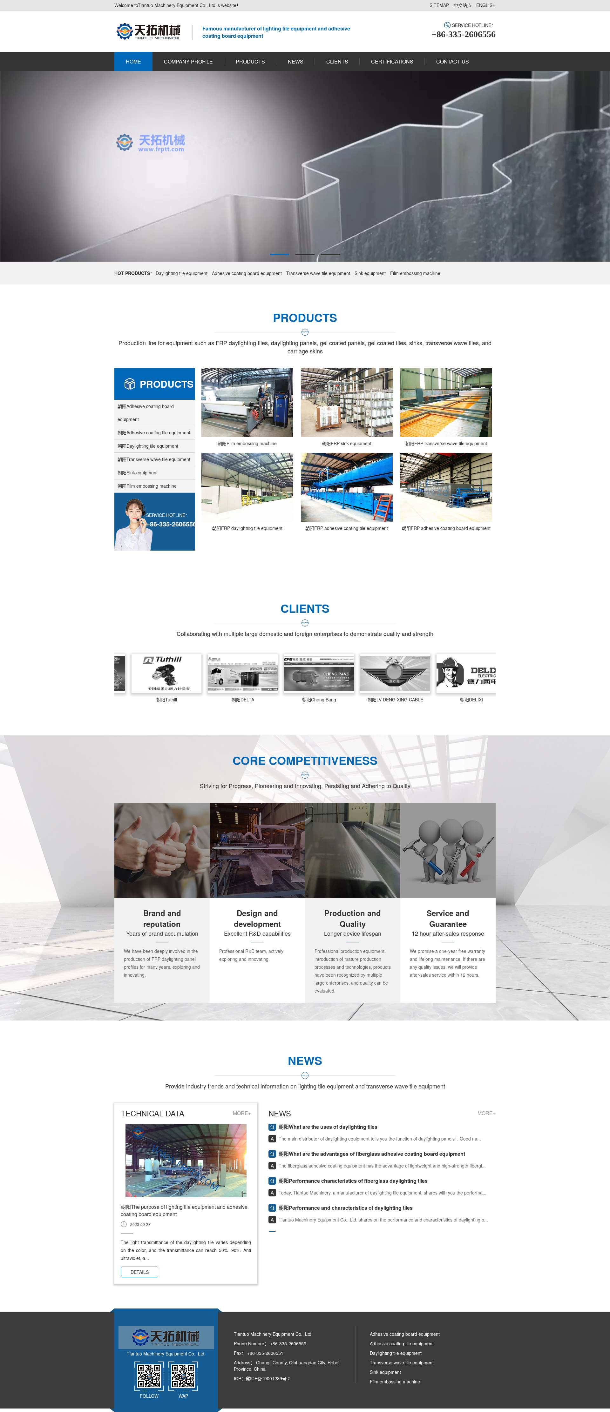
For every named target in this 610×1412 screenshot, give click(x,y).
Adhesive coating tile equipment (402, 1343)
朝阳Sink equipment (138, 472)
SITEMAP (439, 5)
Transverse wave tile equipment (318, 273)
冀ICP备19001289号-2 (268, 1378)
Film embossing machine (415, 273)
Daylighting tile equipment (181, 273)
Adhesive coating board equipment (247, 273)
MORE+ (242, 1113)
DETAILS (140, 1272)
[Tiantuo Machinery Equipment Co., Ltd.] (148, 31)
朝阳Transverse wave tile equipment (154, 459)
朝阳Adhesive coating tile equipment (154, 432)
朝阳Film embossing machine (147, 486)
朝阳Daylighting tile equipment (148, 446)
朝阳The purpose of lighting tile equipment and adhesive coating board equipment (184, 1210)
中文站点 (462, 5)
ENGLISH (486, 5)
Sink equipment (370, 273)
